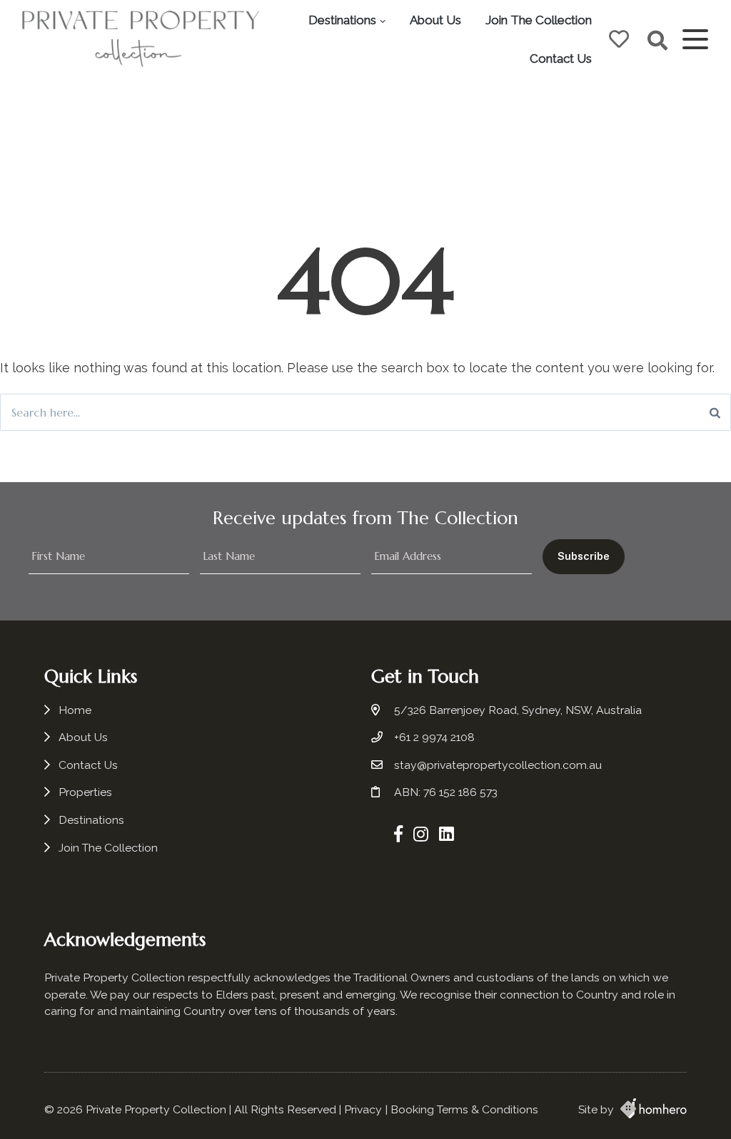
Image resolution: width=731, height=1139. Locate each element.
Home (75, 710)
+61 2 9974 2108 (434, 737)
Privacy (363, 1109)
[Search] (715, 412)
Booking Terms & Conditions (464, 1109)
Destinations (342, 20)
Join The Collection (538, 20)
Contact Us (561, 58)
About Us (435, 20)
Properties (85, 792)
